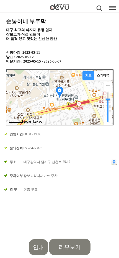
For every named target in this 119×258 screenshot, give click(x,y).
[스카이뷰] (103, 75)
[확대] (108, 85)
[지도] (88, 75)
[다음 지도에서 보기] (114, 162)
